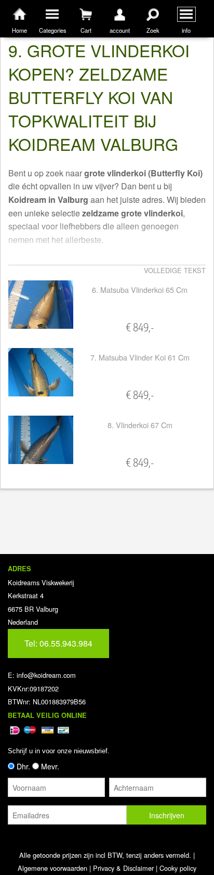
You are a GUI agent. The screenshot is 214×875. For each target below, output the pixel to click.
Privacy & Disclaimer (123, 868)
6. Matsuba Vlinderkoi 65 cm (140, 289)
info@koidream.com (46, 675)
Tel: (58, 643)
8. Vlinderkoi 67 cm (140, 424)
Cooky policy (177, 868)
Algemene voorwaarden (52, 868)
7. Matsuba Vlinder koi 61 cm (140, 357)
